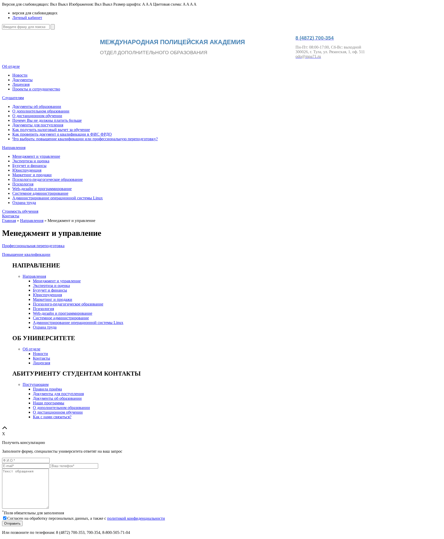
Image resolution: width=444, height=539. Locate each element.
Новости (19, 75)
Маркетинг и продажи (32, 175)
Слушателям (13, 98)
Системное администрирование (40, 193)
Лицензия (21, 84)
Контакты (10, 216)
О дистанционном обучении (37, 116)
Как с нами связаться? (52, 417)
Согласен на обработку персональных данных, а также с (86, 518)
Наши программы (48, 403)
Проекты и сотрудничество (36, 89)
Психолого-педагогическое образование (47, 179)
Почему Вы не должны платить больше (47, 120)
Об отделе (11, 66)
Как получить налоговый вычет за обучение (51, 129)
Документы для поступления (37, 125)
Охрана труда (24, 202)
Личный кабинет (27, 17)
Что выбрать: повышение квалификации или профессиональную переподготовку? (85, 139)
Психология (22, 184)
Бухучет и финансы (29, 165)
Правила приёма (47, 389)
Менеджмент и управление (36, 156)
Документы (22, 80)
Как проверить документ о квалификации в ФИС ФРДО (62, 134)
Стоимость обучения (20, 211)
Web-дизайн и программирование (42, 189)
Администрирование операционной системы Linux (57, 198)
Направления (13, 147)
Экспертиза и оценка (30, 161)
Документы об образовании (36, 106)
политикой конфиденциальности (136, 518)
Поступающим (36, 384)
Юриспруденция (26, 170)
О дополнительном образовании (40, 111)
